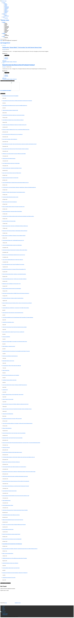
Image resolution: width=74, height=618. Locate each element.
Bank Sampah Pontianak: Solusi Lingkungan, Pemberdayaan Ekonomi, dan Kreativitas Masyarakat (18, 471)
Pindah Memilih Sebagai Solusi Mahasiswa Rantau (11, 514)
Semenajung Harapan (6, 447)
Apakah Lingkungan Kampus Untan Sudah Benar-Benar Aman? (12, 394)
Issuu (6, 602)
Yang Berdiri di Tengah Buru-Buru (8, 322)
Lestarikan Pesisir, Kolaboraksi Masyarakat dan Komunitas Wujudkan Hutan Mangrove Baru (18, 216)
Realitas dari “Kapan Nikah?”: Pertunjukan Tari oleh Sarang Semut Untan (22, 47)
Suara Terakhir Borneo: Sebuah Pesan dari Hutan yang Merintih (13, 331)
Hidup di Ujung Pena (5, 370)
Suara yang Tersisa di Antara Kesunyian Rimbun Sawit (11, 172)
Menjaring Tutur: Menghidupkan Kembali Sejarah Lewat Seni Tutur (13, 254)
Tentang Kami (4, 614)
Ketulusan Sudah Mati (6, 336)
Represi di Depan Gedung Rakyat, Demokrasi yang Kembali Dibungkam (14, 274)
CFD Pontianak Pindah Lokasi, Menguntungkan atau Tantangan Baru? (14, 466)
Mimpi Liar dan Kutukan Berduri (7, 553)
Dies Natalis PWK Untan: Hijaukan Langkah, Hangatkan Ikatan (12, 298)
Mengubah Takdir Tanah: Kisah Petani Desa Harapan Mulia (12, 437)
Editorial (6, 11)
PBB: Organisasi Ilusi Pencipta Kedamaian (9, 201)
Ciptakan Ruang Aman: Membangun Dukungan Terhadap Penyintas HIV (14, 124)
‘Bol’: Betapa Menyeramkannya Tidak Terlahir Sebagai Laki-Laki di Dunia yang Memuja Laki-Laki (18, 457)
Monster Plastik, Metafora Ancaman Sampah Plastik (11, 534)
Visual (3, 36)
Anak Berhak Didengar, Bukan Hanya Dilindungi (10, 563)
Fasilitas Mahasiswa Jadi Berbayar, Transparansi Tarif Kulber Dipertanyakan (15, 307)
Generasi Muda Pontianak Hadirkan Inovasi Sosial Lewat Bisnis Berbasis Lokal (15, 495)
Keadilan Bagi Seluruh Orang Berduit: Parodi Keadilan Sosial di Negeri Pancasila (16, 351)
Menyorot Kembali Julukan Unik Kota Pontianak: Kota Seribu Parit (13, 206)
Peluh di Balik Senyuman (6, 500)
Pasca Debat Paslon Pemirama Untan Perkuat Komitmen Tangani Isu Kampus (15, 148)
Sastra (5, 14)
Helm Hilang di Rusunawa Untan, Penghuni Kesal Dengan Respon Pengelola (15, 510)
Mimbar (3, 13)
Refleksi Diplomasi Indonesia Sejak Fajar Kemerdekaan (11, 288)
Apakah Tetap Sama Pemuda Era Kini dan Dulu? (10, 177)
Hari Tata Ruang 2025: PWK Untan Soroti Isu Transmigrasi (12, 134)
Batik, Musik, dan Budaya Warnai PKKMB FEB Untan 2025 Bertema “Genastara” (15, 293)
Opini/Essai (6, 15)
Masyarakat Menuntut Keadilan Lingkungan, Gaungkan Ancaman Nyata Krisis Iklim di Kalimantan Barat (19, 548)
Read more (4, 60)
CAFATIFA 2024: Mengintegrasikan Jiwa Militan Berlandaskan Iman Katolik (15, 476)
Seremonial (6, 6)
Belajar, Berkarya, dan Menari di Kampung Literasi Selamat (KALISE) (13, 235)
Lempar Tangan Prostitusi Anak (7, 399)
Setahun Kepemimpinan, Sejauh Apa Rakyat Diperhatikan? (12, 211)
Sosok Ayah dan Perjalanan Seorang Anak (9, 490)
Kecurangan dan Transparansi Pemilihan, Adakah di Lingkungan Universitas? (15, 404)
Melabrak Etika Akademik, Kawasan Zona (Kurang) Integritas (12, 519)
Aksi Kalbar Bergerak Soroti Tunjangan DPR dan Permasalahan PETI (14, 269)
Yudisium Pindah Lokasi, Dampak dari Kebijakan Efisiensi (12, 168)
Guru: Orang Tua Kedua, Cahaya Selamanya (9, 139)
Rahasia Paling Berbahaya (6, 428)
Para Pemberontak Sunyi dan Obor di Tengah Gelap (11, 163)
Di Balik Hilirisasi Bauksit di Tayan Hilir (8, 577)
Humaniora (6, 10)
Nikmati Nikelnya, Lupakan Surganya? (8, 346)
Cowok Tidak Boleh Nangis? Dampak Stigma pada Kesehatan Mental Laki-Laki (15, 182)
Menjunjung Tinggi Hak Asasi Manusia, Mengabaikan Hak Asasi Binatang (14, 230)
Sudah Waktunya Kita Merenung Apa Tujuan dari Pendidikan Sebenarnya (14, 105)
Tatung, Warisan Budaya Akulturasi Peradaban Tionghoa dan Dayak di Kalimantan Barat (17, 423)
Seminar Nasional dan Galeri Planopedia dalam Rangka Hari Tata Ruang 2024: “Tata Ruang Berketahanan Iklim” (21, 442)
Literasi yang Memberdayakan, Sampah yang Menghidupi (12, 245)
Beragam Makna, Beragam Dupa (7, 529)
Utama (5, 3)
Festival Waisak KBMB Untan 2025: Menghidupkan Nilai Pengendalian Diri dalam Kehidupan (17, 317)
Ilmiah (5, 9)
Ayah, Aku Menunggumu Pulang (7, 505)
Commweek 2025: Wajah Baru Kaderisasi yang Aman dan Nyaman (13, 115)
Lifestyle (6, 8)
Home (1, 40)
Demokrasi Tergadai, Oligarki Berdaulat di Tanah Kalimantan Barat (13, 192)
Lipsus (5, 5)
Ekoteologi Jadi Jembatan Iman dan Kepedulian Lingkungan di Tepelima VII (15, 572)
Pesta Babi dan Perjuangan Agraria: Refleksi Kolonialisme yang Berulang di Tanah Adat (17, 100)
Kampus (5, 4)
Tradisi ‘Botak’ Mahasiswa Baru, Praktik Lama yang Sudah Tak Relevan (14, 278)
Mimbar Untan (5, 613)
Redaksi (3, 2)
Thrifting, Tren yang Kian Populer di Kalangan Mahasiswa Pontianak (14, 524)
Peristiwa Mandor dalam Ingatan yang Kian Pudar (11, 567)
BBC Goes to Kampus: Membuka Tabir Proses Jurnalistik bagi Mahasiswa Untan (15, 129)
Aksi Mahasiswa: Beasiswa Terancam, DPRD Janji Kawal (12, 418)
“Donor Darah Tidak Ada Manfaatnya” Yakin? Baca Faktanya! (12, 259)
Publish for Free (18, 602)
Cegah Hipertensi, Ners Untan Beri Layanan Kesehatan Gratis (12, 312)
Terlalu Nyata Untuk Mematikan (7, 413)
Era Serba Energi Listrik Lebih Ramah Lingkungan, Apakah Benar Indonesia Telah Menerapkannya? (19, 187)
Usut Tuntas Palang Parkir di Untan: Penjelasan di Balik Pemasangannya (14, 384)
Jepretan (6, 37)
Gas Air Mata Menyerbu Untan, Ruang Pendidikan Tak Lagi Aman (13, 264)
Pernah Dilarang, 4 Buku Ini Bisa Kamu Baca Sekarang (11, 365)
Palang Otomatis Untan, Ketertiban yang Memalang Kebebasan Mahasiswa (15, 225)
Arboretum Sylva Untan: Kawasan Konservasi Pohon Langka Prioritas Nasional (15, 481)
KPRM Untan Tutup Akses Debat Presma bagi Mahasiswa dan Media (14, 153)
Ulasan (5, 12)
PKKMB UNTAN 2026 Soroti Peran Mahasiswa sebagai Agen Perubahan (14, 558)
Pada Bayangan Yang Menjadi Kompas (8, 158)
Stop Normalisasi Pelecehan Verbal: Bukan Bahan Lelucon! (12, 452)
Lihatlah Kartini (5, 389)
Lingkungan (6, 7)
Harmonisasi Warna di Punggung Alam (8, 221)
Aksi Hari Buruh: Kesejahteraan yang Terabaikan (10, 375)
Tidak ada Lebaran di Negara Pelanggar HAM (10, 110)
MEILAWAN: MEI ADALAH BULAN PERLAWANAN (10, 95)
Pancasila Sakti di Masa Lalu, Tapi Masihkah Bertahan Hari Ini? (13, 240)
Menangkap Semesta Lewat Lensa (8, 360)
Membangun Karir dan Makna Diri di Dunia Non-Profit (11, 283)
